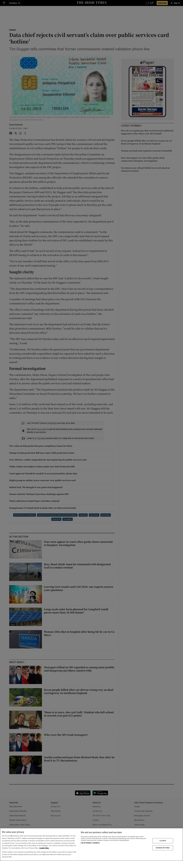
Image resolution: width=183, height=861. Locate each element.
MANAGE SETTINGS (163, 848)
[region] (91, 844)
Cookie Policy (44, 848)
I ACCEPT (162, 841)
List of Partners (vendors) (90, 843)
